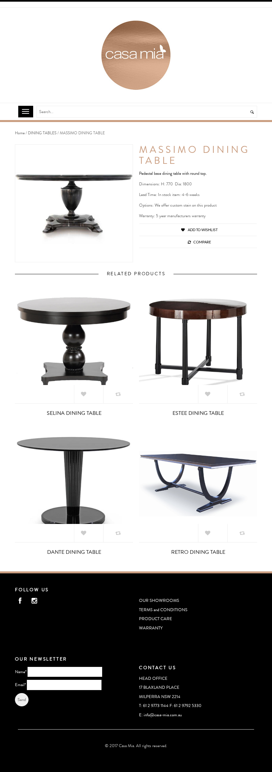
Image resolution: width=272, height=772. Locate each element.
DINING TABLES (42, 133)
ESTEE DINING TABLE (198, 413)
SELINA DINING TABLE (74, 413)
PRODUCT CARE (155, 619)
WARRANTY (151, 628)
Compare (202, 242)
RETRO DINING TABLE (198, 552)
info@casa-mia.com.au (163, 715)
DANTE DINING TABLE (74, 552)
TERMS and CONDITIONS (163, 610)
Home (20, 133)
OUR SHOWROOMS (159, 601)
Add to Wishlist (202, 229)
